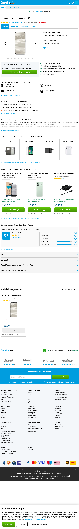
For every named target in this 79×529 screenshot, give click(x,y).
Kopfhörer (57, 415)
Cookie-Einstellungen (41, 476)
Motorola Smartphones (61, 397)
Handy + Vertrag (34, 390)
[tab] (8, 58)
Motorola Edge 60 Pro (6, 396)
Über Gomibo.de (14, 476)
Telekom (30, 401)
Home (2, 15)
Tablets (31, 406)
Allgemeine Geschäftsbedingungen (34, 478)
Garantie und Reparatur (7, 433)
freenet (29, 394)
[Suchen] (75, 7)
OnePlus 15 (4, 399)
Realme (13, 15)
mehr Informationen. (57, 473)
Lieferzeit (3, 428)
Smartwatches (58, 417)
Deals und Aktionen (6, 444)
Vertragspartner (32, 431)
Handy (7, 15)
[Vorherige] (5, 43)
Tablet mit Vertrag (32, 417)
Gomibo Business (5, 449)
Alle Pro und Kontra (9, 113)
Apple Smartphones (60, 392)
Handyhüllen (58, 408)
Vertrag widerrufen (5, 440)
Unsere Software (59, 426)
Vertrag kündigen (5, 438)
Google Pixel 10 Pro (6, 401)
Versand (3, 430)
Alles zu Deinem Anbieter (7, 442)
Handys (57, 390)
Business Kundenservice (7, 453)
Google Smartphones (60, 399)
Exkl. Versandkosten (66, 214)
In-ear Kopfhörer (59, 414)
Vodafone (30, 403)
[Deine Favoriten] (72, 2)
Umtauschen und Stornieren (8, 431)
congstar (30, 392)
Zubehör (58, 406)
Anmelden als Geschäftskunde (9, 451)
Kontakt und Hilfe (34, 422)
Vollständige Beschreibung (11, 130)
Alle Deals (30, 449)
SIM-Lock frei (49, 48)
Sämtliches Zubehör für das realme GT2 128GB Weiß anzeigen (21, 162)
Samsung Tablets (32, 410)
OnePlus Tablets (32, 415)
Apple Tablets (31, 412)
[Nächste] (35, 43)
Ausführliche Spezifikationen (11, 95)
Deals (30, 447)
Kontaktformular (32, 426)
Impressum (31, 476)
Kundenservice (6, 422)
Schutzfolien (58, 410)
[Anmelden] (69, 2)
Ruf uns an (30, 425)
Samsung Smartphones (61, 394)
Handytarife (5, 406)
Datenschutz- (29, 519)
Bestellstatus (4, 426)
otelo (29, 399)
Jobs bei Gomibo (32, 430)
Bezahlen (3, 425)
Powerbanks (58, 412)
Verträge (3, 437)
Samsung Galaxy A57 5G (7, 397)
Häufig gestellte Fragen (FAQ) (35, 428)
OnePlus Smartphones (61, 396)
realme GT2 (20, 15)
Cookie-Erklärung (41, 519)
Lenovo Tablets (32, 414)
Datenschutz (58, 428)
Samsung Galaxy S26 (6, 394)
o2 (28, 397)
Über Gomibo (58, 425)
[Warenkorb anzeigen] (76, 2)
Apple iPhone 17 (5, 392)
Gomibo (57, 422)
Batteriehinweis (5, 435)
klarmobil (30, 396)
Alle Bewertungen (8, 249)
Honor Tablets (31, 408)
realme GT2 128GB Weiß (31, 15)
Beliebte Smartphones (9, 390)
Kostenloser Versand (13, 214)
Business (4, 447)
